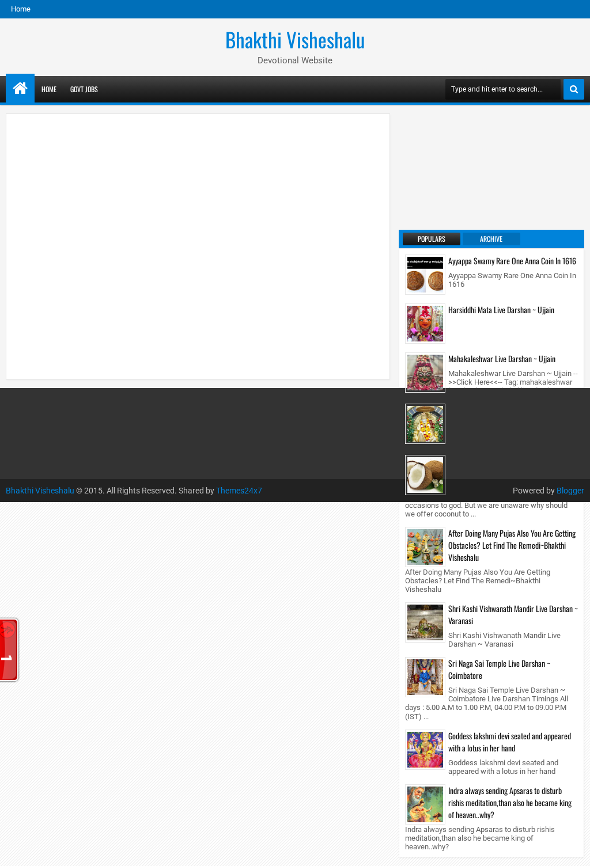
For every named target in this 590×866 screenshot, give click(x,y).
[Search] (573, 89)
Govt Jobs (84, 89)
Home (21, 9)
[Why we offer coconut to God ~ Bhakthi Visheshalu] (425, 474)
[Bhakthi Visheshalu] (20, 88)
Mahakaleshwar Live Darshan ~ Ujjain (501, 358)
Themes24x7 (239, 490)
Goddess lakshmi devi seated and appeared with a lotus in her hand (509, 742)
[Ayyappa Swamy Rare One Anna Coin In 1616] (425, 274)
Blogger (570, 490)
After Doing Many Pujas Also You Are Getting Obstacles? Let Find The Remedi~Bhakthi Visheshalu (512, 545)
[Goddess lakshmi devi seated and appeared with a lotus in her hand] (425, 748)
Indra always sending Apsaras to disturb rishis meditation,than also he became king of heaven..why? (510, 802)
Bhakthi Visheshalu (295, 39)
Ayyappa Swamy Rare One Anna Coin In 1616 (512, 261)
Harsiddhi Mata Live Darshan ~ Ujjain (501, 309)
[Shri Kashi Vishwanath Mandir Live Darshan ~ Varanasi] (425, 621)
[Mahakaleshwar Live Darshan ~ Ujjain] (425, 372)
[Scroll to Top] (572, 848)
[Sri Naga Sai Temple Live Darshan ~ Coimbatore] (425, 676)
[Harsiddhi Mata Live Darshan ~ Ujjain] (425, 323)
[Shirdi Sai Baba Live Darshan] (425, 423)
